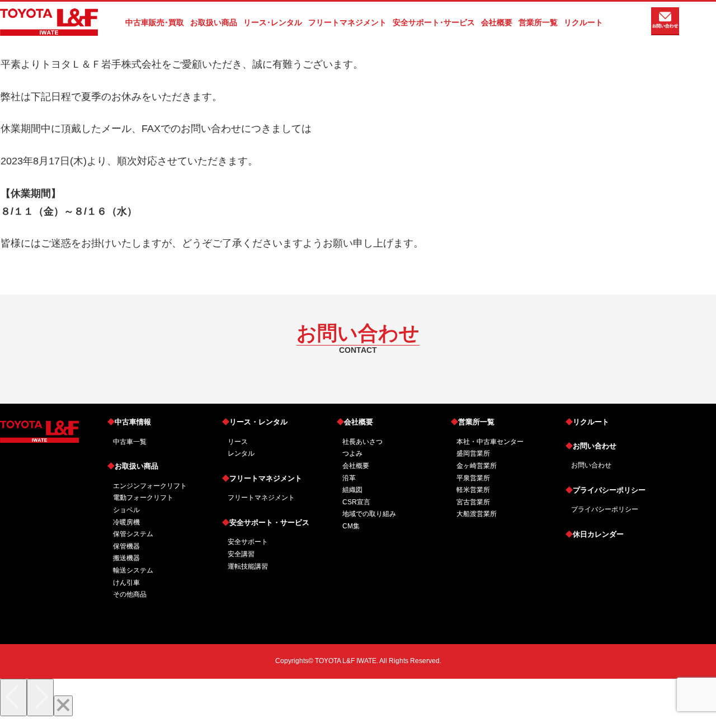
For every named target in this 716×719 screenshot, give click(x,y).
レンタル (241, 453)
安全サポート (248, 542)
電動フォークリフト (143, 498)
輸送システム (133, 570)
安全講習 (241, 554)
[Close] (63, 706)
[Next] (40, 697)
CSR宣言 (356, 502)
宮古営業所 (473, 502)
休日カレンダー (595, 534)
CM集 (351, 526)
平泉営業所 (473, 478)
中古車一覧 (130, 442)
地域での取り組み (369, 514)
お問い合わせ (591, 446)
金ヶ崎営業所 (476, 466)
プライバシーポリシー (606, 490)
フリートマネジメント (262, 478)
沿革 (349, 478)
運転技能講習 (248, 566)
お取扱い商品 (132, 466)
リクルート (587, 422)
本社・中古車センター (490, 442)
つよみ (352, 453)
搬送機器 (126, 558)
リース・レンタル (255, 422)
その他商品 (130, 594)
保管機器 (126, 546)
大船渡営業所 (476, 514)
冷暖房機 (126, 522)
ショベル (126, 510)
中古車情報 (129, 422)
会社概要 (355, 422)
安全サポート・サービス (265, 522)
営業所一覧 (472, 422)
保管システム (133, 534)
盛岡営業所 (473, 453)
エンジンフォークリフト (150, 486)
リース (238, 442)
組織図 (352, 490)
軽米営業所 (473, 490)
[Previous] (13, 697)
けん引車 (126, 582)
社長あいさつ (362, 442)
